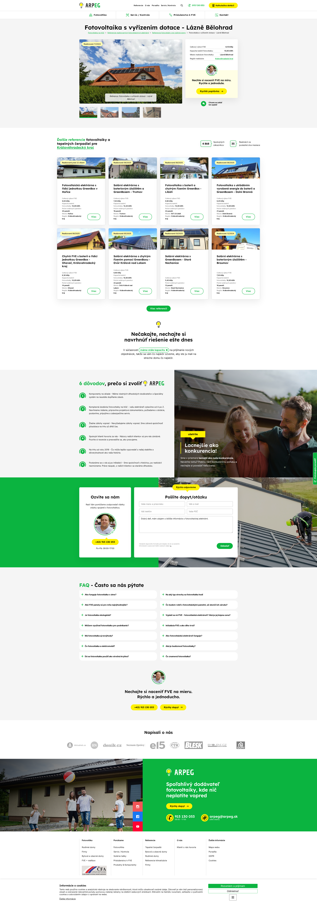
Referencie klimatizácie (156, 860)
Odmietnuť (233, 891)
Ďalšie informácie (67, 899)
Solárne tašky (120, 856)
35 (233, 143)
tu (170, 546)
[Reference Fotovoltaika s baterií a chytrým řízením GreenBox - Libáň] (184, 191)
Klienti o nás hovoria (186, 847)
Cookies (212, 860)
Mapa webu (214, 847)
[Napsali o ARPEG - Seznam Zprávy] (136, 745)
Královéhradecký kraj (224, 59)
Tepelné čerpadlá (153, 847)
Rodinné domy (88, 847)
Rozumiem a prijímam (233, 886)
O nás (147, 5)
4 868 (205, 143)
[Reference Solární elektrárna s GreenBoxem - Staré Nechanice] (184, 263)
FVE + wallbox (88, 860)
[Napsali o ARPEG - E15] (157, 745)
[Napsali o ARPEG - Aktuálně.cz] (76, 745)
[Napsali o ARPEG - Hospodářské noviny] (94, 745)
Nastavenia (233, 897)
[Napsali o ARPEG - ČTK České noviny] (174, 745)
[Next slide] (178, 71)
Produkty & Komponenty (125, 865)
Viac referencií (158, 308)
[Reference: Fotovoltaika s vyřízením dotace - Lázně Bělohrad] (130, 71)
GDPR (211, 856)
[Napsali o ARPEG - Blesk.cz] (193, 745)
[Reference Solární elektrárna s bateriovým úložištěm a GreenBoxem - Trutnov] (133, 191)
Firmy (84, 851)
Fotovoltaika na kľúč (96, 33)
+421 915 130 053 (105, 542)
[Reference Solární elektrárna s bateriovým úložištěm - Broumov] (236, 263)
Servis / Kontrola (168, 5)
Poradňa (155, 5)
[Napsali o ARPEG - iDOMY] (240, 745)
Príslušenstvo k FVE (123, 860)
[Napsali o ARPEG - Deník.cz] (112, 745)
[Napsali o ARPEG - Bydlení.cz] (217, 745)
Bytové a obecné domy (93, 856)
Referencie (138, 5)
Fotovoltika (87, 840)
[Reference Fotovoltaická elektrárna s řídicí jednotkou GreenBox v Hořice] (81, 191)
